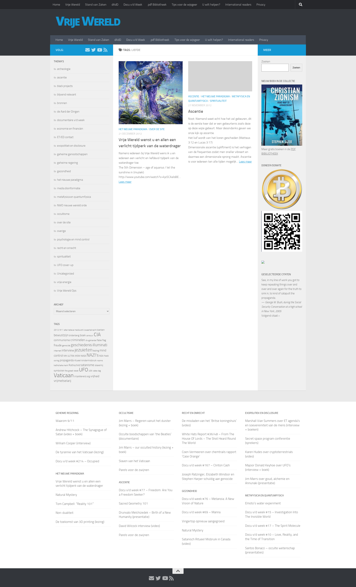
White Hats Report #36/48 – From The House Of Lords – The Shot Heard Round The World (209, 438)
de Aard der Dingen (68, 111)
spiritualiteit (218, 100)
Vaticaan (64, 375)
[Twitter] (93, 50)
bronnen (62, 103)
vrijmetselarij (62, 381)
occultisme (63, 214)
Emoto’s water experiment (263, 503)
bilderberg (74, 335)
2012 (56, 330)
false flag (101, 340)
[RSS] (105, 50)
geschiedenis (81, 345)
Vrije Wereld (72, 4)
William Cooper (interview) (73, 443)
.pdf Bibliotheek (157, 4)
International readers (238, 4)
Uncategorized (65, 273)
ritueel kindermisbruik (85, 360)
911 (61, 330)
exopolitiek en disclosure (71, 145)
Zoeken (265, 61)
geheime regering (67, 162)
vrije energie (64, 282)
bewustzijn (61, 335)
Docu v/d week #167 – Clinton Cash (206, 465)
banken (101, 329)
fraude (58, 345)
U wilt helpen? (211, 4)
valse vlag (97, 370)
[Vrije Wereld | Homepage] (88, 22)
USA (90, 371)
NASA (83, 356)
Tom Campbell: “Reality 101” (75, 504)
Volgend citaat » (270, 315)
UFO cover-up (65, 265)
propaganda (67, 360)
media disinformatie (68, 188)
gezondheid (64, 171)
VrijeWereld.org (82, 376)
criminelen (77, 340)
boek (83, 335)
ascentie (193, 96)
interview (68, 350)
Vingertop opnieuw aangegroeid (203, 521)
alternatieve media (72, 330)
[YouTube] (99, 50)
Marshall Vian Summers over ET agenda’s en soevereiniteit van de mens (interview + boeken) (272, 425)
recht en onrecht (66, 248)
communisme (62, 340)
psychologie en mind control (73, 239)
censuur (89, 335)
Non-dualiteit (64, 513)
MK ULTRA (69, 355)
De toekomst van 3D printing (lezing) (80, 522)
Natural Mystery (66, 495)
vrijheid (94, 376)
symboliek (59, 370)
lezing (96, 350)
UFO (83, 370)
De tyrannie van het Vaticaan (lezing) (80, 452)
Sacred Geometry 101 (133, 503)
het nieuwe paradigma (133, 129)
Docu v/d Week (132, 4)
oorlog (56, 360)
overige (61, 231)
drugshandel (91, 340)
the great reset (71, 370)
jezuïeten (83, 350)
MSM (77, 355)
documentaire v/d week (71, 120)
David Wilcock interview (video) (139, 526)
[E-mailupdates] (87, 50)
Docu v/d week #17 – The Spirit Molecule (272, 526)
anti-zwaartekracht (88, 330)
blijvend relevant (66, 94)
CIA (97, 335)
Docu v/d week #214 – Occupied (77, 461)
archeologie (63, 69)
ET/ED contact (65, 137)
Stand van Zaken (95, 4)
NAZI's (93, 355)
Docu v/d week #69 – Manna (201, 512)
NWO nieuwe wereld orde (72, 205)
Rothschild (74, 365)
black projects (65, 86)
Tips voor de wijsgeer (184, 4)
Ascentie (195, 111)
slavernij (99, 365)
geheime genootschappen (72, 154)
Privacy (260, 4)
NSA (101, 356)
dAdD (115, 4)
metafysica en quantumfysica (74, 197)
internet (57, 350)
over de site (157, 129)
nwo (106, 355)
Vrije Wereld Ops (66, 290)
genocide (66, 345)
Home (56, 4)
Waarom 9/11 (65, 421)
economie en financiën (70, 128)
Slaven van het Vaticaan (134, 461)
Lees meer (125, 181)
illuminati (100, 345)
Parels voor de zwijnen (134, 470)
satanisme (87, 365)
